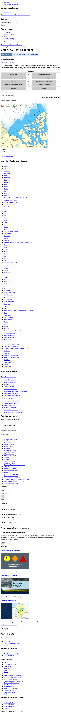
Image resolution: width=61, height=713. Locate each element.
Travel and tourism (9, 666)
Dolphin (6, 229)
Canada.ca (7, 33)
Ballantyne (7, 178)
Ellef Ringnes (7, 234)
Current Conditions (6, 54)
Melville (6, 286)
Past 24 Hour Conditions (19, 54)
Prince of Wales (8, 317)
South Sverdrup (8, 340)
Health (6, 672)
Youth (5, 694)
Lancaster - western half (10, 265)
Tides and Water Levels (8, 155)
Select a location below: (8, 96)
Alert (5, 169)
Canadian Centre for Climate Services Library (16, 479)
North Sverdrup (8, 299)
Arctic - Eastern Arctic (10, 380)
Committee (7, 204)
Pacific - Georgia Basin (10, 403)
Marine (6, 36)
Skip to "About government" (11, 4)
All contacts (7, 652)
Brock (5, 193)
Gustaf (5, 249)
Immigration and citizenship (11, 664)
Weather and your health (11, 483)
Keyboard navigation (11, 520)
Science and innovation (10, 688)
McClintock (7, 281)
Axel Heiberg (7, 173)
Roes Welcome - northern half (12, 331)
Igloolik (6, 256)
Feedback (9, 625)
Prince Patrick (8, 319)
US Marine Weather (7, 157)
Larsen (6, 268)
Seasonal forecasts (9, 452)
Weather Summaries (9, 461)
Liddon (6, 270)
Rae (5, 324)
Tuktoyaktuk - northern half (11, 344)
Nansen (6, 288)
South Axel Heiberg (9, 333)
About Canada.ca (9, 705)
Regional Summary (32, 54)
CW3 (5, 218)
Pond (5, 313)
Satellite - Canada (9, 445)
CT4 (5, 209)
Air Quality (7, 448)
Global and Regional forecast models (14, 465)
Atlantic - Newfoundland (10, 389)
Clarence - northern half (10, 200)
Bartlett (6, 184)
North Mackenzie (8, 295)
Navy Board (7, 290)
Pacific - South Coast (10, 408)
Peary (5, 306)
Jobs (5, 663)
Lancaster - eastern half (10, 263)
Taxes (5, 674)
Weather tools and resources (12, 643)
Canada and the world (10, 685)
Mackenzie (7, 272)
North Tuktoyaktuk (9, 302)
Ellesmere (7, 236)
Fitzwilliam (7, 240)
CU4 (5, 211)
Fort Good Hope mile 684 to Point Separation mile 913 (19, 242)
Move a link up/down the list (13, 514)
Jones (5, 258)
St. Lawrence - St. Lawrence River (13, 412)
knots (15, 74)
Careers (6, 645)
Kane (5, 260)
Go (24, 46)
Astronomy (7, 467)
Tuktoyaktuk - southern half (11, 346)
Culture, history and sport (11, 679)
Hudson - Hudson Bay (10, 399)
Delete (2, 497)
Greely (6, 245)
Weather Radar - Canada (11, 443)
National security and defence (12, 677)
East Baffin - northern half (11, 231)
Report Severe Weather (10, 439)
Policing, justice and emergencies (13, 681)
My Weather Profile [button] (6, 45)
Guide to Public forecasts (11, 474)
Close (2, 542)
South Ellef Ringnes (9, 335)
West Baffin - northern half (11, 355)
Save (2, 493)
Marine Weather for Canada (8, 377)
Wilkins (6, 364)
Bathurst (6, 187)
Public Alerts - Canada (10, 456)
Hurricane (6, 459)
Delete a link (9, 512)
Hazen (6, 254)
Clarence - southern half (10, 202)
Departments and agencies (11, 654)
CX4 (5, 225)
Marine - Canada (8, 446)
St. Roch (6, 342)
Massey (6, 277)
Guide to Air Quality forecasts (12, 478)
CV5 (5, 216)
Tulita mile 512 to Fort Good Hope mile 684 (16, 349)
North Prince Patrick (9, 297)
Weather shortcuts (17, 45)
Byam (5, 195)
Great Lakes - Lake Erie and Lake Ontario (15, 391)
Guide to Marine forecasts (11, 476)
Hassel (6, 251)
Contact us (7, 641)
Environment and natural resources (14, 675)
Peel (5, 308)
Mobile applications (9, 703)
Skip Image (4, 92)
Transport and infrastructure (11, 683)
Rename (3, 495)
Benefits (6, 670)
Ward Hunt (7, 353)
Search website (5, 23)
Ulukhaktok (7, 351)
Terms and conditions (10, 706)
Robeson (6, 328)
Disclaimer (31, 71)
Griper (5, 247)
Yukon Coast (7, 366)
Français (6, 12)
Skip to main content (9, 2)
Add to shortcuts (5, 419)
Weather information (9, 34)
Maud (5, 279)
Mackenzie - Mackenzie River (12, 401)
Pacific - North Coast (9, 405)
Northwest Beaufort (9, 293)
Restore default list (11, 522)
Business (6, 668)
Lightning (6, 457)
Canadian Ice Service (10, 450)
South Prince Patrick (9, 337)
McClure (6, 284)
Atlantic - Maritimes (9, 387)
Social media (7, 701)
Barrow (6, 182)
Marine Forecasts (9, 38)
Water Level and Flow (10, 468)
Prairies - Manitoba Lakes (11, 410)
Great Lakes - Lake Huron (11, 393)
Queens (6, 322)
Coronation (7, 207)
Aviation (6, 472)
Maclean (6, 275)
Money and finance (9, 686)
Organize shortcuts (14, 419)
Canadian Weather (9, 441)
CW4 (5, 220)
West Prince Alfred (9, 362)
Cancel (6, 493)
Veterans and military (10, 692)
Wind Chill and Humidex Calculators (14, 481)
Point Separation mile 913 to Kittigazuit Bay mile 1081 (19, 311)
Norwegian (7, 304)
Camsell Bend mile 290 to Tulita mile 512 (15, 198)
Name (2, 490)
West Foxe (7, 360)
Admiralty (6, 166)
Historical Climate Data (10, 470)
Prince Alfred (7, 315)
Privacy (6, 708)
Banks (5, 180)
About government (9, 656)
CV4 (5, 213)
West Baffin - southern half (11, 358)
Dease (6, 227)
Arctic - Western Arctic (10, 40)
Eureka (6, 238)
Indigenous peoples (9, 690)
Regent (6, 326)
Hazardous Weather (9, 463)
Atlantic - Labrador (9, 384)
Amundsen (7, 171)
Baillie (5, 175)
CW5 (5, 222)
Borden (6, 191)
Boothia (6, 189)
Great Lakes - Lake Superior (12, 396)
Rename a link (10, 517)
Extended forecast (9, 454)
